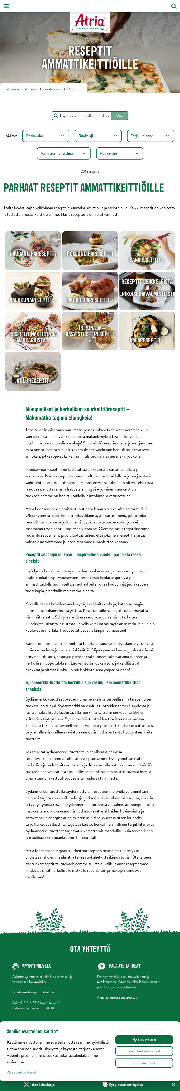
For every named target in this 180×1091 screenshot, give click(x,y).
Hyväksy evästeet (144, 1039)
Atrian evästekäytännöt (21, 1071)
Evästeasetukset (144, 1063)
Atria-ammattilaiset (22, 89)
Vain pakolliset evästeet (144, 1051)
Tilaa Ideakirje (42, 1084)
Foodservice (52, 89)
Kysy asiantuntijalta (123, 1084)
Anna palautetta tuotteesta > (117, 997)
